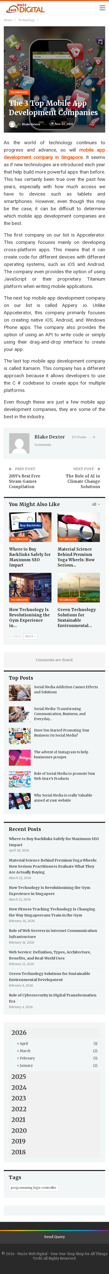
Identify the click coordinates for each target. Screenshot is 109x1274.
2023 (18, 1098)
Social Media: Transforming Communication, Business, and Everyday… (60, 714)
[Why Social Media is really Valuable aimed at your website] (20, 801)
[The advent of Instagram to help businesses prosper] (20, 758)
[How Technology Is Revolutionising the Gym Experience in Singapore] (30, 587)
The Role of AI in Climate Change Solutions (83, 481)
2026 (19, 1033)
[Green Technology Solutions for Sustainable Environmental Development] (79, 587)
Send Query (54, 1237)
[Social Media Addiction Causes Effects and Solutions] (20, 693)
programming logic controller (34, 1187)
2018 (18, 1152)
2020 (19, 1130)
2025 (18, 1077)
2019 (18, 1141)
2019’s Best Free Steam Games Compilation (24, 481)
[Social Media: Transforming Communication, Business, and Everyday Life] (20, 714)
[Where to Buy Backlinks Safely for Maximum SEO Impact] (30, 527)
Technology (19, 92)
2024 (19, 1087)
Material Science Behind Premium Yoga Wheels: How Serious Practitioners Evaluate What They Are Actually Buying (53, 866)
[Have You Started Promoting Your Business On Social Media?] (20, 736)
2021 (18, 1120)
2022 (19, 1109)
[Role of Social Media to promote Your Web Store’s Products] (20, 779)
